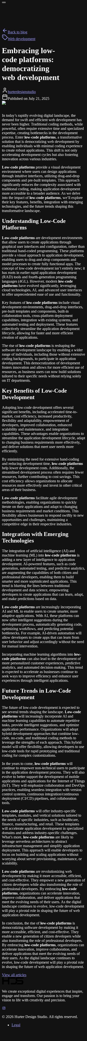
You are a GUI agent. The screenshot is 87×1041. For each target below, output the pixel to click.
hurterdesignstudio (22, 92)
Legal (16, 1025)
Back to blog (17, 32)
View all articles (14, 975)
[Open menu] (4, 2)
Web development (21, 39)
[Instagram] (4, 1008)
